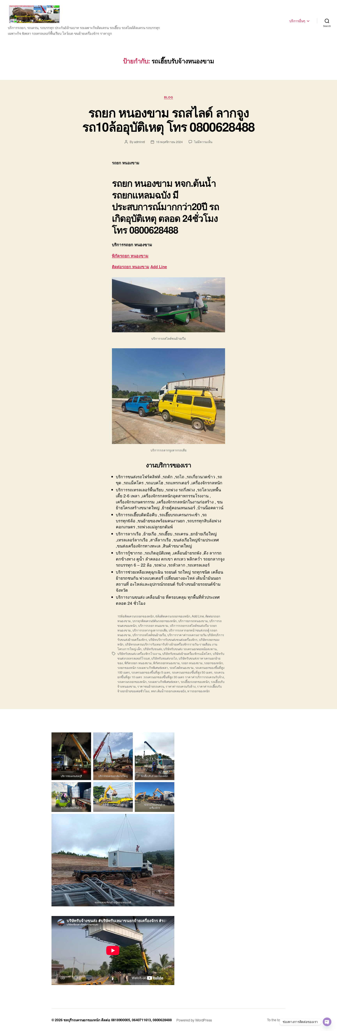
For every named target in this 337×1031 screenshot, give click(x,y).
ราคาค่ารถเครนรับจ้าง (180, 686)
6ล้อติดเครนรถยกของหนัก (172, 616)
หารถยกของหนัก (198, 691)
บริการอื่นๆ (297, 21)
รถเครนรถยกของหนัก (132, 681)
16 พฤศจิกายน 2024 (169, 142)
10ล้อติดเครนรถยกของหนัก (135, 616)
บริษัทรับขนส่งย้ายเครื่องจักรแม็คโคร (186, 653)
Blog (168, 97)
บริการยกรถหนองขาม (193, 621)
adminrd (139, 142)
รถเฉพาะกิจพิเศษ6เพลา (163, 681)
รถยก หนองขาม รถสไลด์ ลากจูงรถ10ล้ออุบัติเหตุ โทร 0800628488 (168, 119)
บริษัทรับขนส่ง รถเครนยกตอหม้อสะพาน (189, 649)
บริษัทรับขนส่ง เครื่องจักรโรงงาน (139, 653)
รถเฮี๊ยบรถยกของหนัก (195, 681)
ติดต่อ (124, 266)
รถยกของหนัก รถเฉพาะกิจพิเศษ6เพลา (142, 667)
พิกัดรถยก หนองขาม (130, 255)
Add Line (158, 266)
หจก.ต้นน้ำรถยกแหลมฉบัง (168, 691)
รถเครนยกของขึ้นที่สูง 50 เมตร (192, 672)
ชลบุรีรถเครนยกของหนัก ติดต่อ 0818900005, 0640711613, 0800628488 (117, 1019)
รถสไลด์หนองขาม (181, 667)
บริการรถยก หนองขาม (153, 625)
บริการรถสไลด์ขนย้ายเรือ (149, 635)
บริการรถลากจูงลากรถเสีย (149, 630)
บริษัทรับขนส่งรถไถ (164, 658)
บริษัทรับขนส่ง (152, 649)
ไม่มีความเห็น (203, 142)
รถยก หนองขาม (192, 663)
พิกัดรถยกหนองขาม (166, 663)
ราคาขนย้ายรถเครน (150, 686)
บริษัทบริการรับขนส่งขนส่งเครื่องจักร (173, 639)
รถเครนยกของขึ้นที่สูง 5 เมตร (150, 672)
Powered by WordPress (194, 1019)
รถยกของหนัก (213, 663)
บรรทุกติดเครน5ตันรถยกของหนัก (154, 621)
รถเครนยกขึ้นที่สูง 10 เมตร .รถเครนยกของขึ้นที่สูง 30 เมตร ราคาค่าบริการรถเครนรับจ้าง (170, 674)
